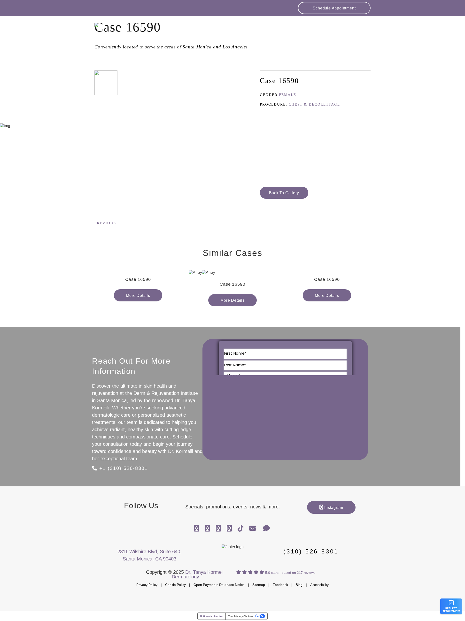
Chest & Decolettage (314, 104)
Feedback (280, 585)
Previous (105, 223)
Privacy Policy (146, 585)
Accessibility (319, 585)
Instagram (333, 508)
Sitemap (258, 585)
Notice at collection (211, 616)
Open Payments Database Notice (219, 585)
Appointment (334, 8)
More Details (138, 295)
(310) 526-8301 (311, 551)
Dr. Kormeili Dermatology (130, 29)
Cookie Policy (175, 585)
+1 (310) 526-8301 (122, 468)
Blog (299, 585)
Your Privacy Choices (240, 616)
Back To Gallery (284, 193)
